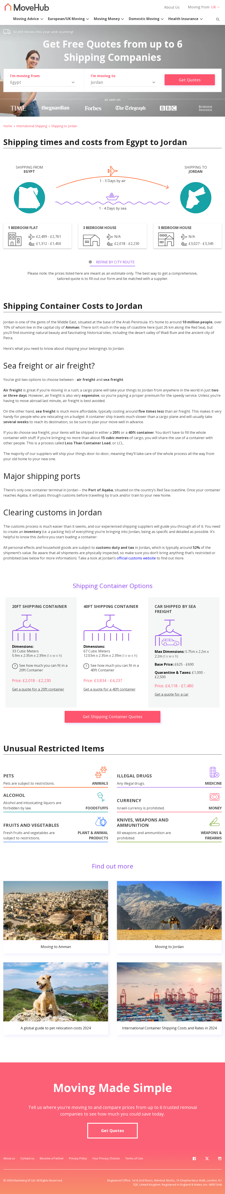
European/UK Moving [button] (66, 18)
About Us (172, 7)
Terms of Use (134, 1158)
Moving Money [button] (107, 18)
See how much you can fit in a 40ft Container (112, 667)
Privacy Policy (78, 1158)
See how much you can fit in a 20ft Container (41, 667)
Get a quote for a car (172, 694)
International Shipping (31, 126)
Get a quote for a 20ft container (38, 689)
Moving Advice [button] (26, 18)
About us (9, 1158)
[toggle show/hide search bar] (216, 18)
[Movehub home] (27, 7)
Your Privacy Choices (106, 1158)
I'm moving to (103, 75)
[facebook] (194, 1159)
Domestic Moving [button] (144, 18)
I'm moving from (25, 75)
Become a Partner (52, 1158)
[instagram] (220, 1159)
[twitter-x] (207, 1159)
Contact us (27, 1158)
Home (7, 126)
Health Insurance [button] (183, 18)
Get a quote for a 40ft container (109, 689)
